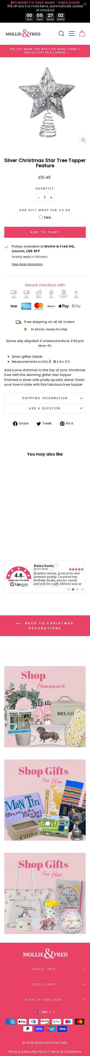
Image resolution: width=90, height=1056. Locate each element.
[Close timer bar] (85, 4)
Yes (47, 217)
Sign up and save (44, 1000)
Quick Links (44, 984)
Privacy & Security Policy (28, 1052)
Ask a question (45, 408)
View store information (27, 264)
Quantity (45, 188)
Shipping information (45, 398)
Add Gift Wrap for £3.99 (45, 210)
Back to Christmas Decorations (48, 626)
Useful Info (44, 969)
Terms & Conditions (66, 1052)
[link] (45, 577)
